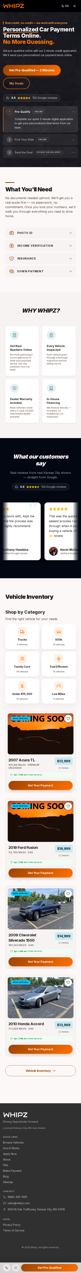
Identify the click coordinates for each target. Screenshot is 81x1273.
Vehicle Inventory (38, 1071)
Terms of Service (13, 1230)
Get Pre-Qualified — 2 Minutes (32, 70)
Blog (6, 1176)
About (6, 1159)
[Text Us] (16, 1267)
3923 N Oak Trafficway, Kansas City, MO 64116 (36, 1209)
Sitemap (8, 1182)
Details (65, 768)
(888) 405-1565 (17, 1196)
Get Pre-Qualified (49, 1267)
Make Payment (12, 1170)
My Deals (16, 83)
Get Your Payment (40, 785)
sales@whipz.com (19, 1203)
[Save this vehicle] (68, 718)
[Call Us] (7, 1267)
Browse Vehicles (13, 1142)
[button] (40, 119)
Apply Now (10, 1153)
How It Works (11, 1148)
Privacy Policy (12, 1224)
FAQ (5, 1165)
